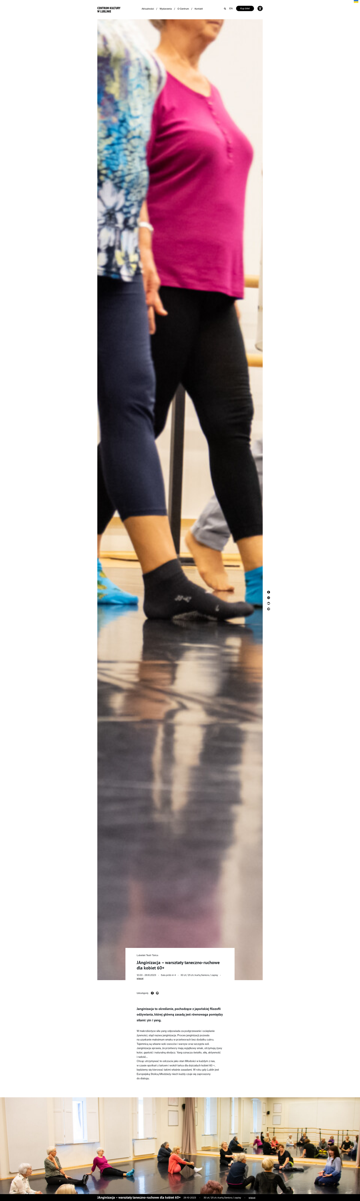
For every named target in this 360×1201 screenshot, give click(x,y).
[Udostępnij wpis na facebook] (152, 993)
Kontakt (199, 8)
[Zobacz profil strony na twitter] (268, 609)
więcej (140, 978)
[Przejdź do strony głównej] (109, 9)
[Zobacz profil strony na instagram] (268, 597)
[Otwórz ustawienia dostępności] (260, 8)
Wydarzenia (166, 8)
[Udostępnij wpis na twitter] (157, 993)
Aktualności (148, 8)
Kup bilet (245, 8)
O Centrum (183, 8)
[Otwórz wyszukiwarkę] (225, 8)
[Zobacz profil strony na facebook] (268, 592)
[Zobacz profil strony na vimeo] (268, 603)
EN (231, 8)
